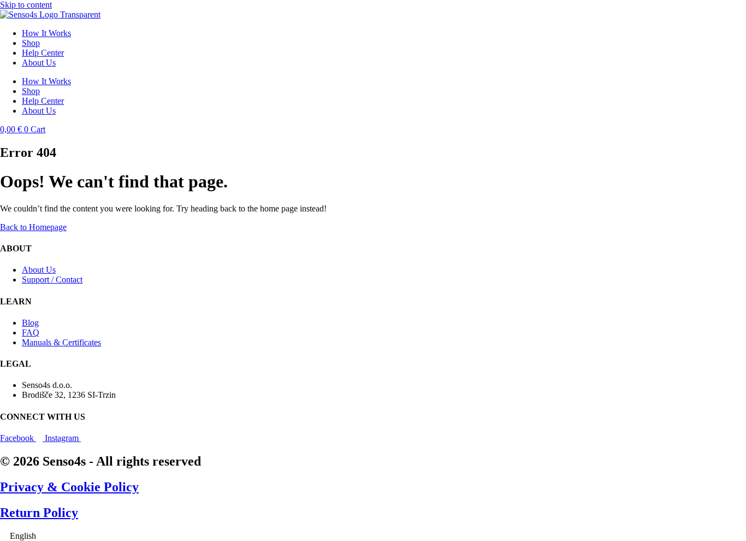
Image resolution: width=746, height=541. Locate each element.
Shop (31, 43)
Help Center (43, 52)
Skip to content (26, 4)
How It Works (46, 33)
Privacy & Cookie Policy (69, 487)
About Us (39, 62)
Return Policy (39, 512)
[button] (373, 536)
